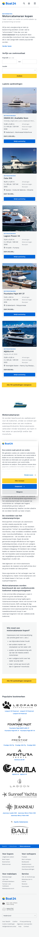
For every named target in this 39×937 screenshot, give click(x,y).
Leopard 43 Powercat (27, 711)
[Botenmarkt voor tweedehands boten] (9, 3)
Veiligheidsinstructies (9, 926)
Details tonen (28, 475)
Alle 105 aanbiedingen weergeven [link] (19, 385)
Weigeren (19, 492)
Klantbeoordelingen (28, 869)
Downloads (25, 886)
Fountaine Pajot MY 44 (27, 730)
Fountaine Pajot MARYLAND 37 (19, 728)
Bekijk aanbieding (19, 141)
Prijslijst (24, 857)
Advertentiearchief (28, 867)
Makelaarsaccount (8, 888)
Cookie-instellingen (8, 924)
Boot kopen (6, 859)
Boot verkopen (26, 859)
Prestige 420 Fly (9, 745)
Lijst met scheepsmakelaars (8, 880)
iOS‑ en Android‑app (28, 877)
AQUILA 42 (15, 774)
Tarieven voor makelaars (6, 885)
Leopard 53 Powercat (20, 713)
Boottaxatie (25, 862)
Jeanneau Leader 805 (10, 813)
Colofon (15, 921)
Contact (26, 926)
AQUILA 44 (9, 351)
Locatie (4, 66)
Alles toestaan (19, 481)
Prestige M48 (31, 745)
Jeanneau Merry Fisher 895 (20, 815)
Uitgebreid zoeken (8, 857)
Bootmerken (6, 862)
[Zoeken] (24, 3)
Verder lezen (7, 46)
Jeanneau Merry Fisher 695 (27, 813)
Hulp (19, 926)
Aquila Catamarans (20, 822)
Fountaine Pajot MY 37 (14, 293)
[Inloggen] (29, 3)
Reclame (24, 884)
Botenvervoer (6, 864)
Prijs (8, 58)
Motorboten (7, 14)
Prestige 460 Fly (20, 745)
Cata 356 (8, 178)
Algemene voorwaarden (24, 924)
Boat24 (4, 846)
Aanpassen (18, 486)
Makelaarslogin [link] (7, 877)
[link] (19, 116)
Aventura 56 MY (19, 759)
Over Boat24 (6, 921)
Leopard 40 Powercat (12, 711)
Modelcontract (26, 864)
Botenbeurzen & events (27, 880)
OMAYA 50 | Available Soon (16, 118)
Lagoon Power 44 (12, 236)
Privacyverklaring (25, 921)
